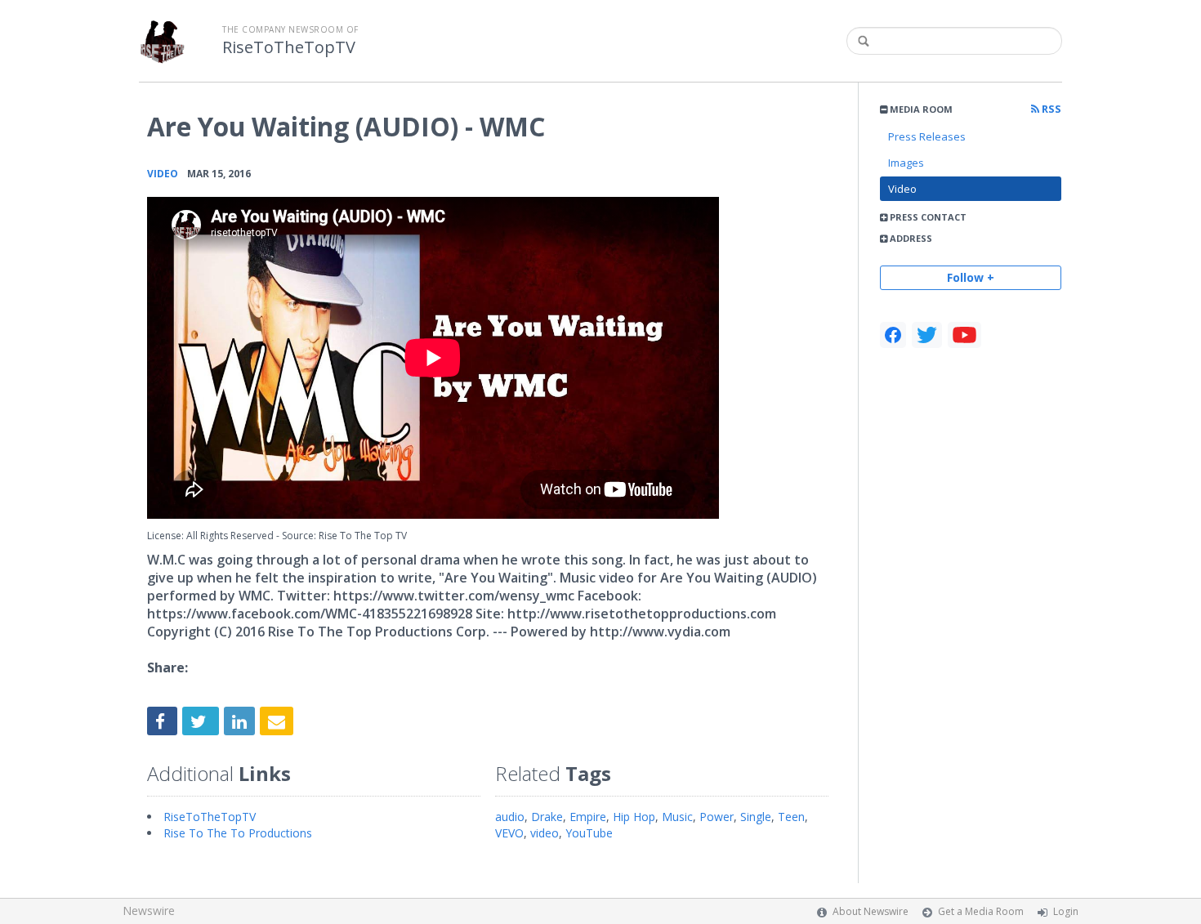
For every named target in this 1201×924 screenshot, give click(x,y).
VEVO (509, 833)
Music (677, 816)
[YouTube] (964, 335)
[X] (927, 335)
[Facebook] (893, 335)
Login (1065, 911)
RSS (1050, 109)
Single (755, 816)
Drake (547, 816)
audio (510, 816)
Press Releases (927, 136)
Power (716, 816)
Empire (587, 816)
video (544, 833)
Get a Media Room (981, 911)
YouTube (589, 833)
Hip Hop (634, 816)
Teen (791, 816)
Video (902, 188)
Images (906, 162)
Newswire (149, 910)
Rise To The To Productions (237, 833)
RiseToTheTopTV (288, 47)
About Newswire (871, 911)
